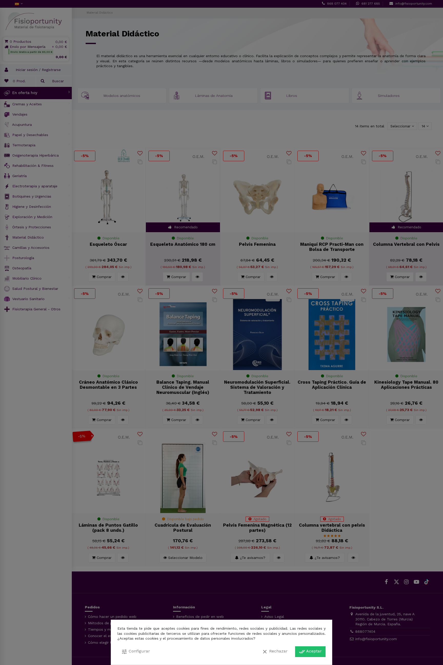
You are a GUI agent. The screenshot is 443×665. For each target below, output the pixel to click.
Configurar (135, 652)
